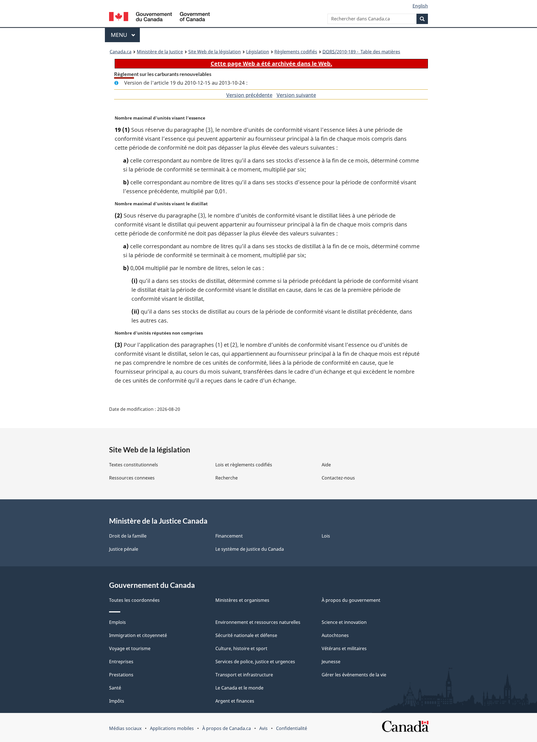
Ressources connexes (132, 478)
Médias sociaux (125, 728)
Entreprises (121, 662)
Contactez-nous (338, 478)
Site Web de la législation (214, 52)
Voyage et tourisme (129, 648)
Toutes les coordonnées (134, 600)
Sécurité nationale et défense (246, 635)
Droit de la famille (128, 536)
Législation (257, 52)
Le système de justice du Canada (249, 549)
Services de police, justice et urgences (255, 662)
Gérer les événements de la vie (354, 675)
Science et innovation (344, 622)
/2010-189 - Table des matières (361, 52)
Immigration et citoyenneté (138, 635)
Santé (115, 688)
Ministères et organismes (242, 600)
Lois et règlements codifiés (243, 465)
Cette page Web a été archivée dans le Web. (271, 63)
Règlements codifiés (295, 52)
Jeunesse (331, 662)
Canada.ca (120, 52)
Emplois (117, 622)
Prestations (121, 675)
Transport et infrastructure (244, 675)
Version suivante (296, 95)
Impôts (116, 701)
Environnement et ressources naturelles (257, 622)
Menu (125, 35)
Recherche (226, 478)
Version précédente (249, 95)
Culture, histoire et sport (241, 648)
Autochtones (335, 635)
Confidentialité (291, 728)
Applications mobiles (172, 728)
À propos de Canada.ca (226, 728)
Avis (263, 728)
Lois (326, 536)
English (420, 6)
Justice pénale (123, 549)
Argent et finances (234, 701)
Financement (229, 536)
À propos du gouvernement (351, 600)
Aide (326, 465)
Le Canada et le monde (239, 688)
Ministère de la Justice (160, 52)
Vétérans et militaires (344, 648)
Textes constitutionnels (133, 465)
